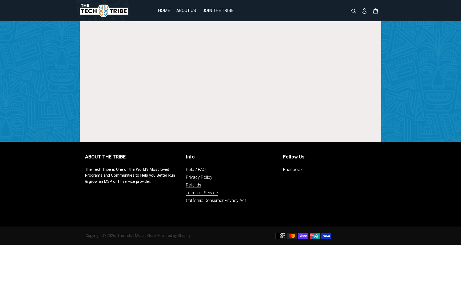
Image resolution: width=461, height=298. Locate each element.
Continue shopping (226, 94)
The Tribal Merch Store (136, 235)
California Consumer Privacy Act (216, 200)
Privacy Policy (199, 177)
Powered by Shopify (174, 235)
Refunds (193, 185)
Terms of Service (202, 192)
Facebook (293, 169)
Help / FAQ (196, 169)
